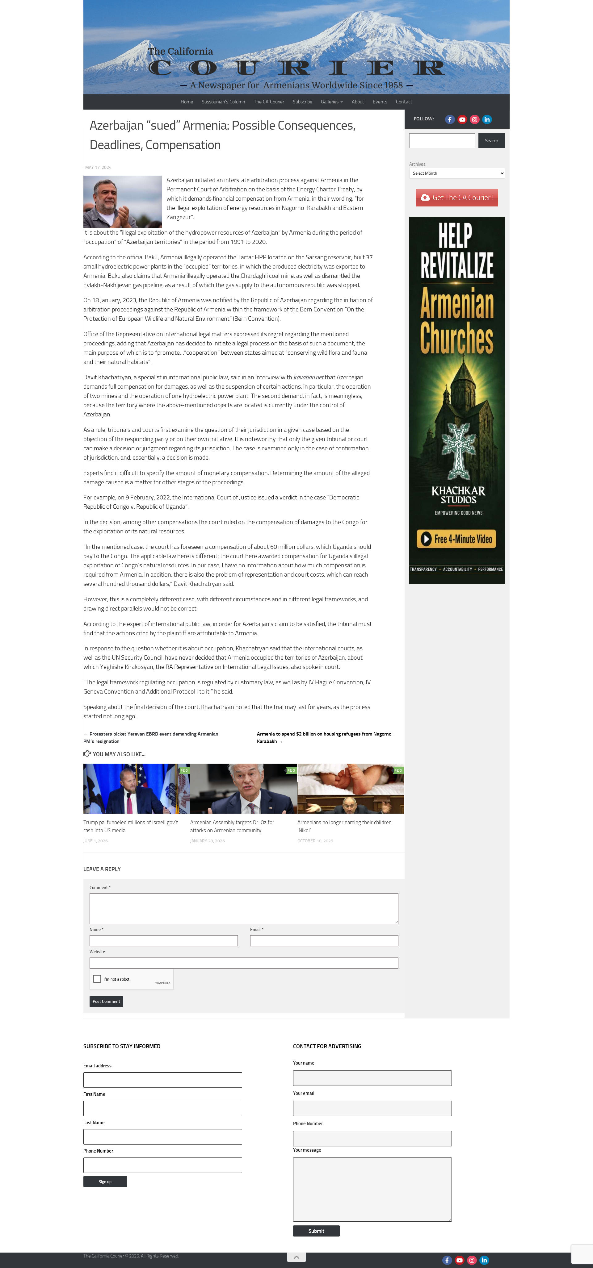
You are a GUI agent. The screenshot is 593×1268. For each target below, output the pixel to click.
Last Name (94, 1122)
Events (380, 102)
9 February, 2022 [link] (148, 497)
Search (491, 141)
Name (96, 929)
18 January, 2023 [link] (114, 300)
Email (256, 929)
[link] (308, 377)
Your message (307, 1150)
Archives (417, 164)
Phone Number (98, 1151)
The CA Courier (269, 102)
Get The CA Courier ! (463, 197)
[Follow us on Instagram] (475, 119)
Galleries (330, 102)
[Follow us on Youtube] (462, 119)
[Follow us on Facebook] (450, 119)
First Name (94, 1094)
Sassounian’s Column (223, 102)
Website (97, 951)
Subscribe (302, 102)
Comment (100, 887)
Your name (303, 1063)
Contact (404, 102)
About (358, 102)
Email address (97, 1066)
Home (187, 102)
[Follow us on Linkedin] (487, 119)
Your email (303, 1093)
